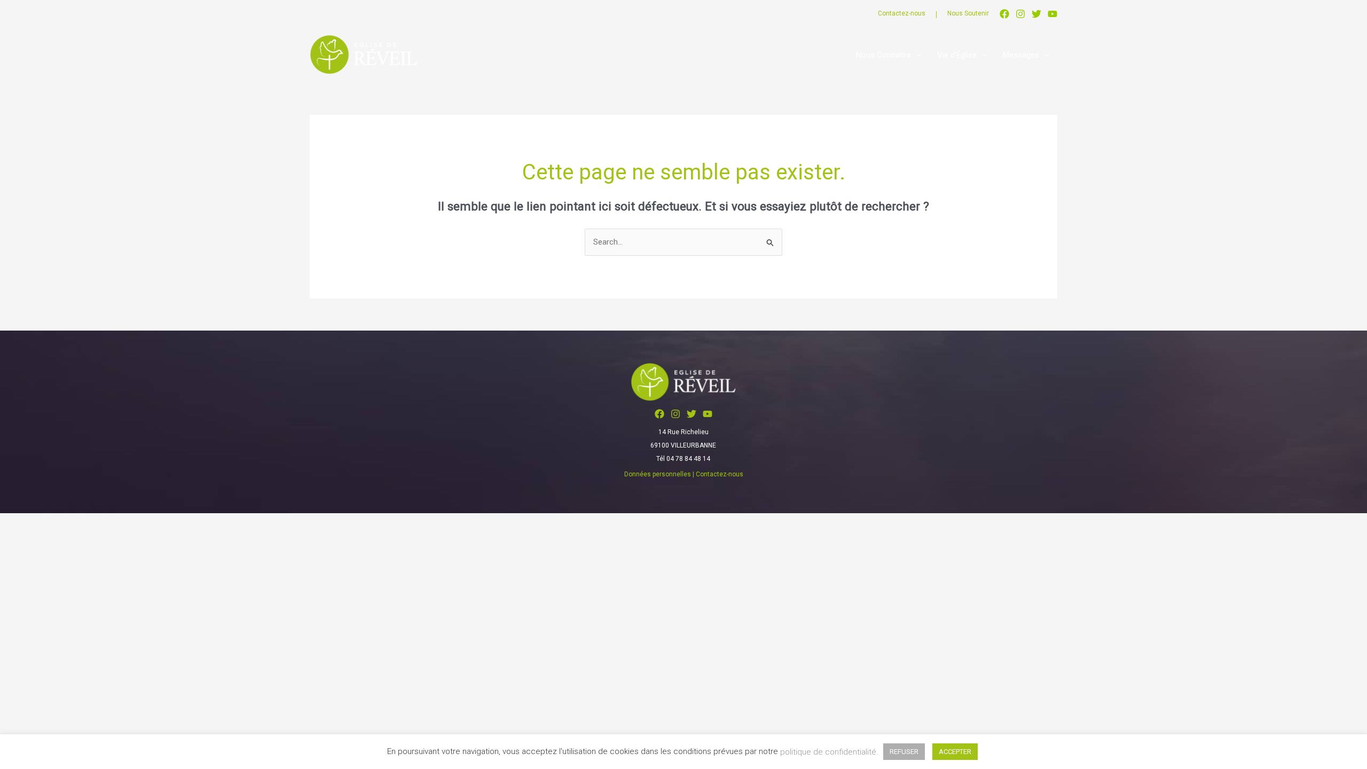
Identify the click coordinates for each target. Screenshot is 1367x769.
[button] (916, 55)
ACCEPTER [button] (955, 752)
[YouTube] (1052, 14)
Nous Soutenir (968, 13)
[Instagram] (1020, 14)
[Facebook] (1004, 14)
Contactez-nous (901, 13)
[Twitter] (1036, 14)
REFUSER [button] (904, 752)
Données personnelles (657, 474)
